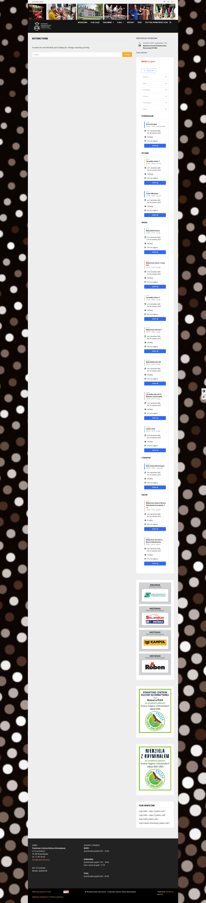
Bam (161, 894)
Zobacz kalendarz (141, 53)
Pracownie (107, 22)
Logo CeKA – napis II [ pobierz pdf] (152, 815)
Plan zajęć (95, 22)
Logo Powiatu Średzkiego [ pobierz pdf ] (154, 823)
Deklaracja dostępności (40, 897)
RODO (140, 22)
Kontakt (130, 22)
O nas (119, 22)
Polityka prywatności (56, 897)
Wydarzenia (82, 22)
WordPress (169, 892)
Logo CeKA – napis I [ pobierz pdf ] (152, 811)
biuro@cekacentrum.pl (41, 860)
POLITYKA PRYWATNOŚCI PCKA (156, 22)
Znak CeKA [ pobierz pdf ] (148, 819)
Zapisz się (155, 145)
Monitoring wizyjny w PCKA (41, 892)
